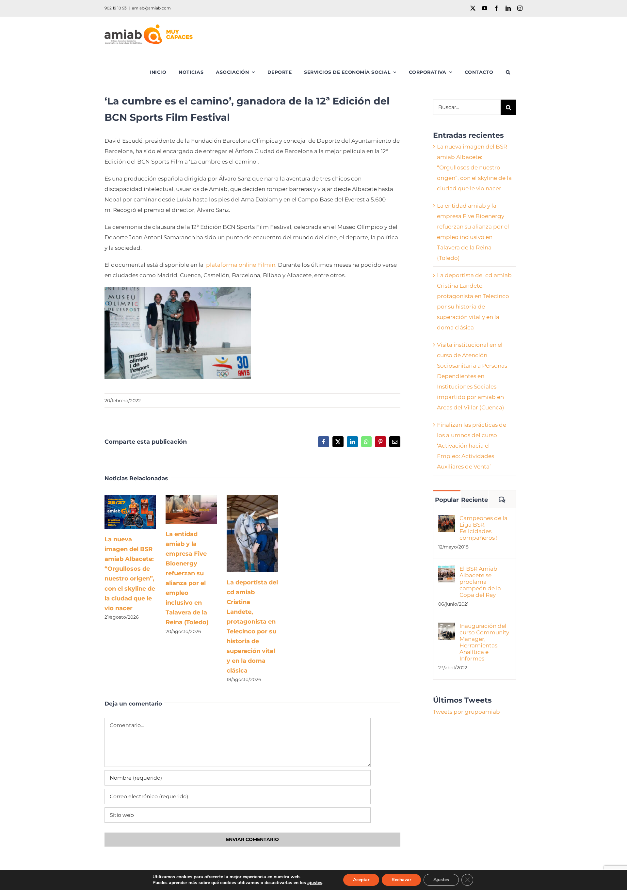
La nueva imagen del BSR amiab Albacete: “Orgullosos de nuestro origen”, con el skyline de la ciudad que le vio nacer (120, 512)
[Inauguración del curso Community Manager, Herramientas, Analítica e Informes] (446, 628)
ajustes (314, 883)
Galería (139, 512)
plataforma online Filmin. (241, 265)
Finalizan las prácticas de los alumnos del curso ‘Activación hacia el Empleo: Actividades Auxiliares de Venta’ (471, 445)
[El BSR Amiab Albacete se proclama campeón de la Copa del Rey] (446, 570)
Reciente (474, 499)
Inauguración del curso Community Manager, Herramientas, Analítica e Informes (484, 642)
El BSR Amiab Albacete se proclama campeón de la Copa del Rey (480, 581)
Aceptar (361, 880)
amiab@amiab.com (151, 8)
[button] (508, 72)
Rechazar (401, 880)
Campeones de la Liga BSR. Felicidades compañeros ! (483, 528)
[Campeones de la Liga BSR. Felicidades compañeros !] (446, 520)
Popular (447, 499)
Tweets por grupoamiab (466, 711)
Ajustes (441, 880)
